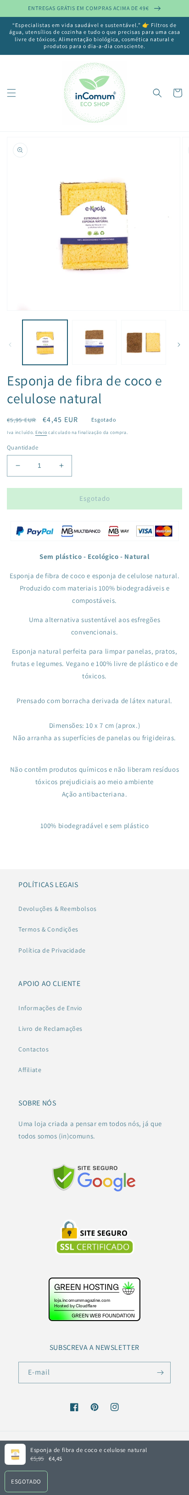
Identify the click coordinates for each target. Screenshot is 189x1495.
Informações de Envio (50, 1008)
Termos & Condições (48, 929)
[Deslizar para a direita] (179, 345)
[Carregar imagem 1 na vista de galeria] (44, 342)
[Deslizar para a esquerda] (10, 345)
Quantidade (22, 447)
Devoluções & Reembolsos (57, 909)
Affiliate (29, 1070)
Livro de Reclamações (50, 1028)
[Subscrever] (160, 1372)
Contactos (33, 1049)
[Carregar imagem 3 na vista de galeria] (143, 342)
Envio (41, 432)
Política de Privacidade (52, 950)
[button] (11, 93)
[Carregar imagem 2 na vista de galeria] (94, 342)
